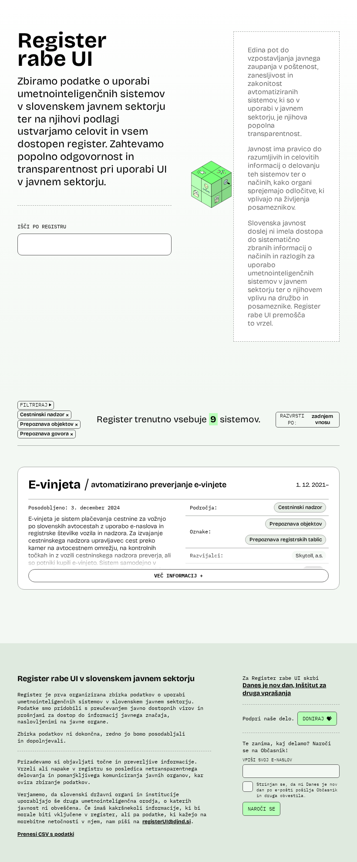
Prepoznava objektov (295, 524)
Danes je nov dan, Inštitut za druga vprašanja (284, 689)
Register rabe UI (62, 49)
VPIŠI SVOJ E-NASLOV (267, 760)
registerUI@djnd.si (166, 821)
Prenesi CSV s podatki (45, 834)
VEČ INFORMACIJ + (178, 575)
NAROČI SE (261, 808)
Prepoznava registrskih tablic (285, 539)
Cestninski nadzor (300, 507)
